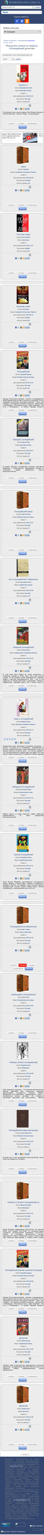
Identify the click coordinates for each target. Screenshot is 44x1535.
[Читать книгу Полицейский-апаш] (23, 508)
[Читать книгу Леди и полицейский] (23, 715)
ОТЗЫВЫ (21, 123)
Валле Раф (26, 442)
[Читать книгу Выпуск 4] (23, 82)
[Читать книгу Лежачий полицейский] (23, 644)
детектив (31, 40)
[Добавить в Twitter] (26, 109)
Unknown (26, 169)
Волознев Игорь (25, 789)
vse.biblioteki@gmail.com (21, 1500)
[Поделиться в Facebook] (16, 109)
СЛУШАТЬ (22, 965)
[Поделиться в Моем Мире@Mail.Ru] (21, 109)
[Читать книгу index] (23, 163)
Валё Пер (26, 997)
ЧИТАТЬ (22, 127)
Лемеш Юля (26, 650)
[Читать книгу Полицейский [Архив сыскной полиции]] (23, 1267)
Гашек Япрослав (25, 1133)
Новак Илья (26, 1409)
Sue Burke (25, 309)
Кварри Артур (25, 1065)
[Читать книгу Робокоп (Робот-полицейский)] (23, 1059)
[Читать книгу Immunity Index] (23, 303)
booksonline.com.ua (16, 1466)
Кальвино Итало (25, 582)
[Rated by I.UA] (20, 1526)
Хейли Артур (26, 1341)
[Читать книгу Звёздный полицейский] (23, 783)
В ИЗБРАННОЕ (32, 123)
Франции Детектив (26, 88)
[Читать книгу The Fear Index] (23, 231)
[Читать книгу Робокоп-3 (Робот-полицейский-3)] (23, 1199)
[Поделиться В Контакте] (28, 109)
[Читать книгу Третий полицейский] (23, 851)
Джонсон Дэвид (26, 1205)
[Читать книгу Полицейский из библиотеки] (23, 923)
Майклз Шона (25, 721)
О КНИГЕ (11, 123)
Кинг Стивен (26, 929)
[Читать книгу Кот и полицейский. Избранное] (23, 576)
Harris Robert (25, 237)
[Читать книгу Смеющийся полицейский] (23, 991)
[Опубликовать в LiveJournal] (18, 109)
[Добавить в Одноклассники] (23, 109)
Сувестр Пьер (25, 514)
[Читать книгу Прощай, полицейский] (23, 436)
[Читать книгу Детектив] (23, 1335)
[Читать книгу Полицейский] (23, 368)
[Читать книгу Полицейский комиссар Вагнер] (23, 1127)
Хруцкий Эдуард (25, 374)
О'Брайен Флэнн (25, 857)
